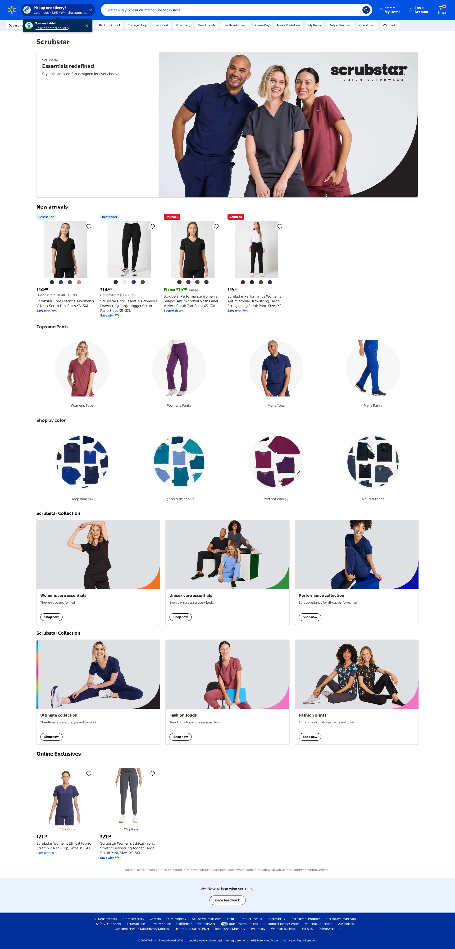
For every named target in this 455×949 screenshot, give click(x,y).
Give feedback (227, 900)
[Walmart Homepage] (12, 10)
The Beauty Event (235, 25)
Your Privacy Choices (243, 924)
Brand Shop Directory (230, 929)
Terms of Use (136, 924)
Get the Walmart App (341, 919)
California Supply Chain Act (195, 924)
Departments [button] (18, 25)
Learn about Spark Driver (191, 929)
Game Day (262, 25)
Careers (155, 919)
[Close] (88, 25)
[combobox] (236, 10)
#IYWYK (307, 929)
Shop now (51, 617)
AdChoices (346, 924)
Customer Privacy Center (281, 924)
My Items (314, 25)
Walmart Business (283, 929)
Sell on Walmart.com (207, 919)
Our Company (176, 919)
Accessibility (276, 919)
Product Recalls (251, 919)
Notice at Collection (318, 924)
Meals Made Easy (289, 25)
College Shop (137, 25)
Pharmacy (183, 25)
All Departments (105, 919)
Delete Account (329, 929)
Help (230, 919)
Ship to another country (52, 28)
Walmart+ (390, 25)
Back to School (109, 25)
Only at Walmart (340, 25)
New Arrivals (206, 25)
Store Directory (133, 919)
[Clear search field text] (355, 10)
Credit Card (367, 25)
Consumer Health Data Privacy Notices (142, 929)
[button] (390, 10)
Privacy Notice (160, 924)
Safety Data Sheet (108, 924)
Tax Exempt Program (306, 919)
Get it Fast (161, 25)
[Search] (366, 10)
